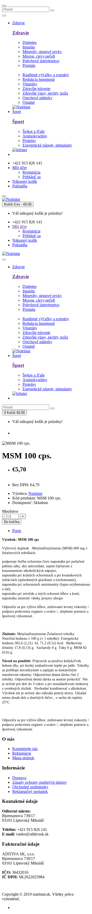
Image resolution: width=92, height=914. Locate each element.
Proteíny (29, 140)
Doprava (19, 778)
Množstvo (10, 511)
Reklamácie (21, 753)
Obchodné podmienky (30, 787)
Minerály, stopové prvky (42, 51)
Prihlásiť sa (31, 177)
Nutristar (35, 493)
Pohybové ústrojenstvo (40, 61)
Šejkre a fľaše (33, 131)
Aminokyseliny (34, 136)
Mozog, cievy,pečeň (38, 56)
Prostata (28, 65)
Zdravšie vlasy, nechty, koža (45, 93)
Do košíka (11, 522)
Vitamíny (29, 84)
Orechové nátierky (37, 98)
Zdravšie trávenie (36, 88)
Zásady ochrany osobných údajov (39, 782)
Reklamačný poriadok (30, 791)
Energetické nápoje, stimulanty (47, 145)
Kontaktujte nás (25, 748)
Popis (16, 531)
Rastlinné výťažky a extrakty (45, 75)
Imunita (28, 47)
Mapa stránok (23, 758)
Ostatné (28, 102)
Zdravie (20, 32)
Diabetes (29, 42)
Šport (18, 121)
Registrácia (31, 172)
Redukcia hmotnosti (38, 79)
